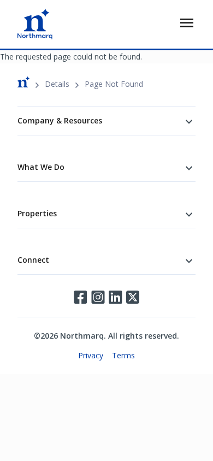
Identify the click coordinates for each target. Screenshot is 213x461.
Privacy (90, 355)
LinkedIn (115, 297)
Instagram (97, 297)
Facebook (80, 297)
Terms (123, 355)
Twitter (132, 297)
